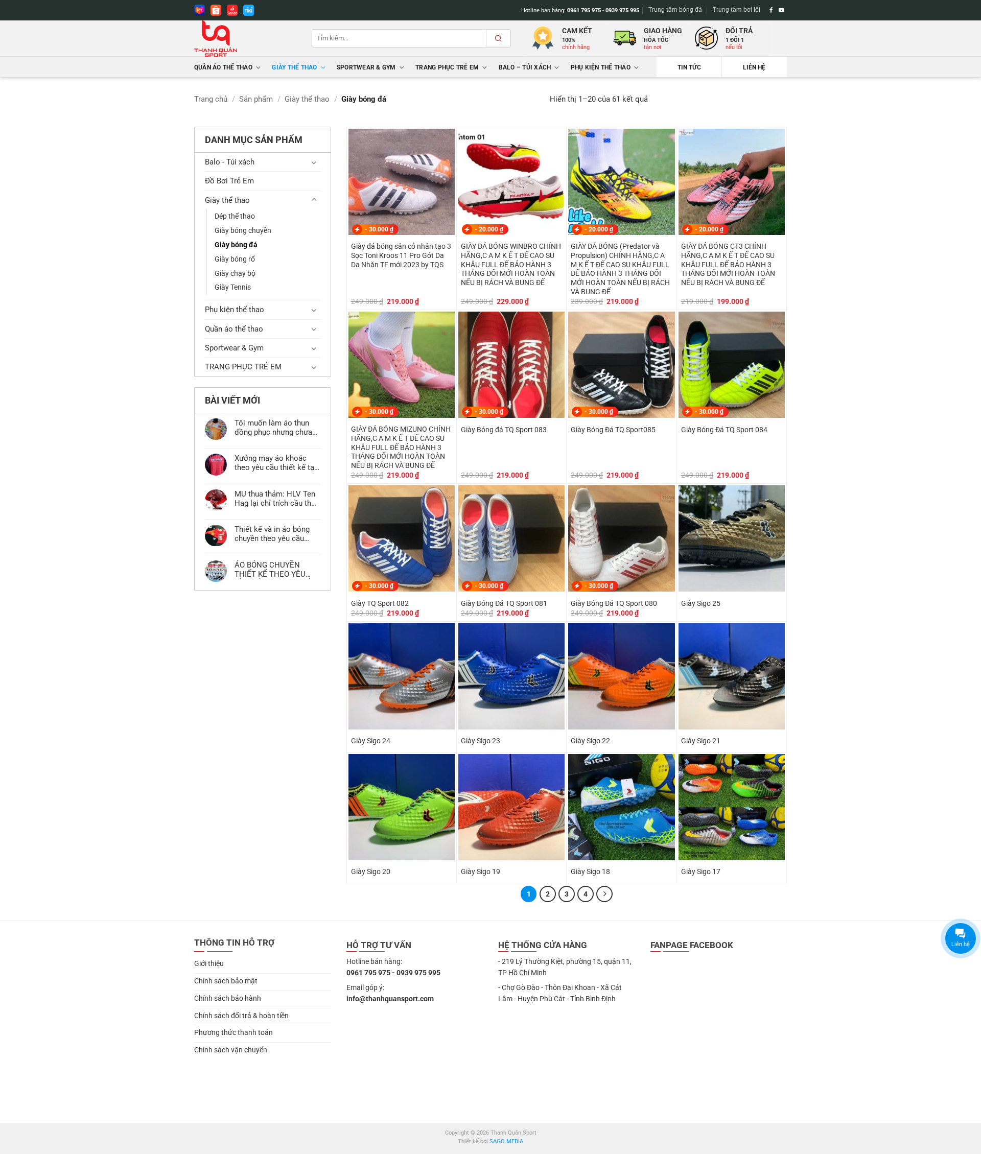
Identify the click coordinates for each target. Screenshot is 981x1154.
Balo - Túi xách (229, 162)
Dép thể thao (235, 216)
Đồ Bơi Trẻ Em (229, 180)
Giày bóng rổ (235, 259)
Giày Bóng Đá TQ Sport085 (613, 430)
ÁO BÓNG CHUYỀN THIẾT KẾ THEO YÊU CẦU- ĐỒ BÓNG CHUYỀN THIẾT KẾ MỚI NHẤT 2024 (277, 569)
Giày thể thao (294, 67)
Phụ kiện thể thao (600, 67)
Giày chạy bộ (235, 273)
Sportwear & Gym (366, 67)
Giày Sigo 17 (700, 871)
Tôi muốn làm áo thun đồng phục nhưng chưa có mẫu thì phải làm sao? (273, 427)
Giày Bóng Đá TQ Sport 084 (724, 430)
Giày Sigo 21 (700, 741)
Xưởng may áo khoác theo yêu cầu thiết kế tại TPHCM (275, 463)
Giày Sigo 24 (370, 741)
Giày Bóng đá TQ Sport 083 (504, 430)
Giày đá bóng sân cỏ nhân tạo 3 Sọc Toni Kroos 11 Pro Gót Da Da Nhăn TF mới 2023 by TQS (401, 255)
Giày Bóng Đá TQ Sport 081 (504, 603)
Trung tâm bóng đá (675, 9)
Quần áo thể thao (223, 67)
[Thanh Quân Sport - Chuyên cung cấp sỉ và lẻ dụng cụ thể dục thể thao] (245, 38)
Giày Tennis (233, 287)
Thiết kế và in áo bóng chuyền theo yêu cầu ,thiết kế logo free (272, 534)
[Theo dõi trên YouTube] (781, 10)
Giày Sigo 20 (370, 871)
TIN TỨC (689, 67)
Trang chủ (210, 99)
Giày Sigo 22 (590, 741)
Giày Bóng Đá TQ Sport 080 (614, 603)
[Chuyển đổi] (314, 162)
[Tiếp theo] (604, 894)
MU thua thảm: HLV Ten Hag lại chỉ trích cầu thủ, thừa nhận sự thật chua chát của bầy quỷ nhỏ (276, 498)
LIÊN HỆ (754, 67)
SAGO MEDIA (506, 1141)
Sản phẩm (256, 99)
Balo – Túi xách (525, 67)
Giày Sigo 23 (480, 741)
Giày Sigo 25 (700, 603)
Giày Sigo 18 (590, 871)
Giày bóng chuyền (243, 230)
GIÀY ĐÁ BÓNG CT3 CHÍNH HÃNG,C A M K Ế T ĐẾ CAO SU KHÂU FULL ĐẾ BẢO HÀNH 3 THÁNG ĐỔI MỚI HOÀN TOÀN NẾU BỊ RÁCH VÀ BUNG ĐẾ (728, 264)
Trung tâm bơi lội (736, 9)
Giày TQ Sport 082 (380, 603)
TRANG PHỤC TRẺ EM (447, 67)
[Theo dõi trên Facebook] (771, 10)
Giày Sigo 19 (480, 871)
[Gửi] (498, 38)
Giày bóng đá (236, 245)
